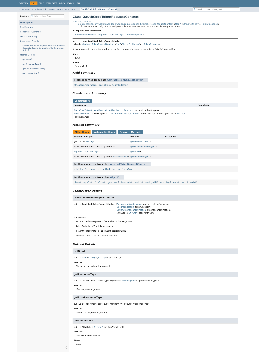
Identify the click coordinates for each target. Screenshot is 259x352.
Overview (23, 3)
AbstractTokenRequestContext (98, 44)
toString (165, 182)
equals (87, 182)
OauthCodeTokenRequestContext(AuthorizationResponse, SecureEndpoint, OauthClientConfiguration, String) (45, 48)
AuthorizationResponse (121, 110)
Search (70, 3)
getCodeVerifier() (30, 73)
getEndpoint (109, 169)
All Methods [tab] (81, 132)
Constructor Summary (30, 32)
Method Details (27, 55)
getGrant (135, 151)
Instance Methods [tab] (104, 132)
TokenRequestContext (86, 34)
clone (77, 182)
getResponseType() (31, 64)
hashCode (126, 182)
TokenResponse (210, 24)
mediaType (104, 85)
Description (26, 22)
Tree (41, 3)
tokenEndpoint (120, 85)
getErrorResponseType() (34, 69)
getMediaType (125, 169)
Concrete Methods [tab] (130, 132)
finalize (99, 182)
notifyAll (150, 182)
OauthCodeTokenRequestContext (99, 9)
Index (62, 3)
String (186, 24)
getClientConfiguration (87, 169)
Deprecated (51, 3)
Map (177, 24)
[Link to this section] (97, 72)
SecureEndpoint (82, 113)
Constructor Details (29, 41)
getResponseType (139, 156)
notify (138, 182)
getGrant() (27, 59)
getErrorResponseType (142, 146)
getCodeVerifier (139, 141)
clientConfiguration (85, 85)
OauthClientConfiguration (124, 113)
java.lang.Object (81, 21)
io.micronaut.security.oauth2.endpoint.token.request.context (47, 9)
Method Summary (28, 36)
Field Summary (27, 27)
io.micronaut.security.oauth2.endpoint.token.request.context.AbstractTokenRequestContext (125, 24)
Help (78, 3)
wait (175, 182)
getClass (112, 182)
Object (114, 177)
